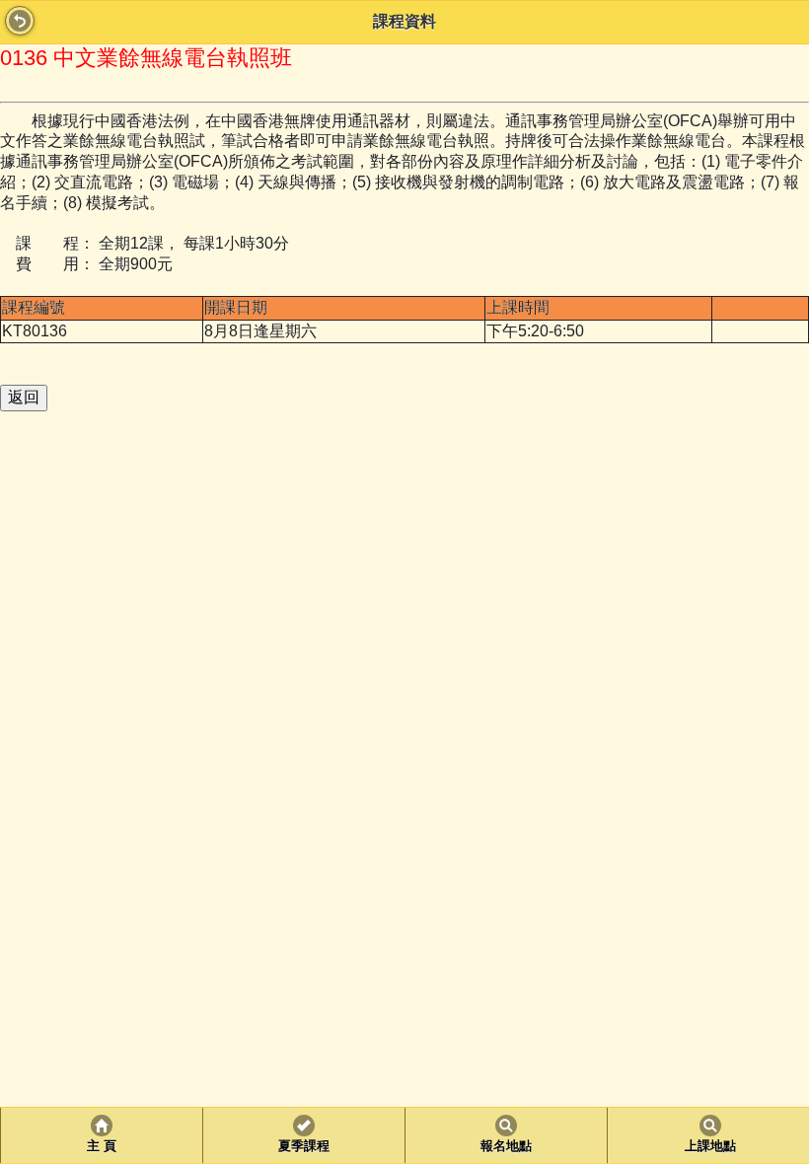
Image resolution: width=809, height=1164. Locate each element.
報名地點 (506, 1146)
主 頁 (101, 1146)
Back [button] (20, 21)
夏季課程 (304, 1146)
